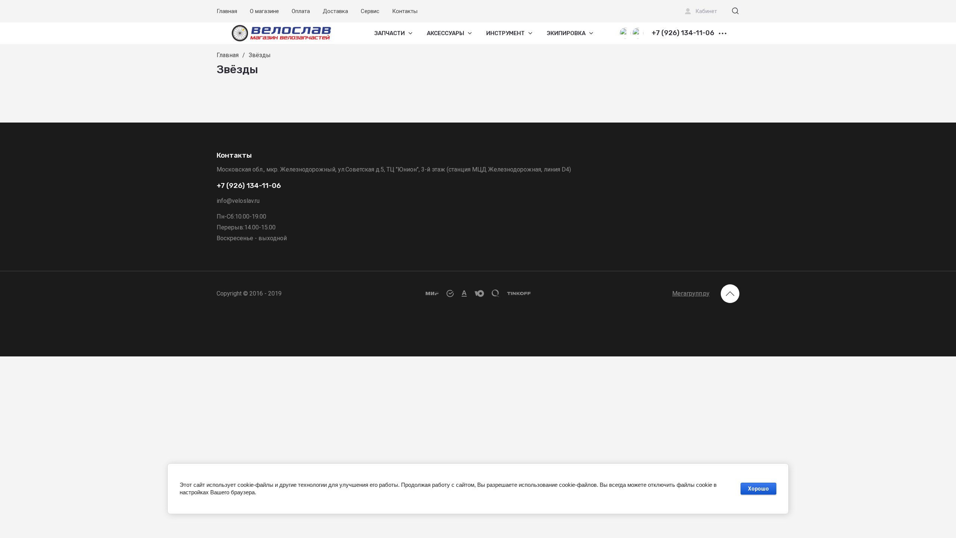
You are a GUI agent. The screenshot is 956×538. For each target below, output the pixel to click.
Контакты (405, 11)
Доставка (335, 11)
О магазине (264, 11)
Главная (227, 11)
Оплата (301, 11)
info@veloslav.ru (238, 200)
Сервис (370, 11)
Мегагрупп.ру (691, 293)
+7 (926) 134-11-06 (683, 33)
